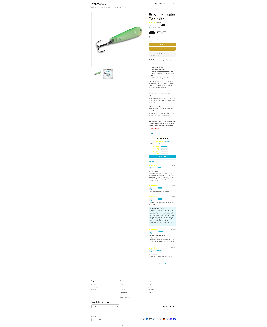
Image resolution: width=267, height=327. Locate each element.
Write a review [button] (162, 156)
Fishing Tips (122, 289)
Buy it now (162, 49)
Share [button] (152, 133)
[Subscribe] (117, 306)
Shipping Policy (151, 287)
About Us (121, 284)
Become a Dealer (123, 294)
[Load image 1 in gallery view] (97, 74)
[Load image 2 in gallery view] (108, 74)
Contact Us (150, 284)
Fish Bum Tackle (97, 325)
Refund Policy (151, 289)
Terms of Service (151, 294)
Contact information (131, 325)
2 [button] (161, 263)
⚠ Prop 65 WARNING (154, 128)
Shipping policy (123, 325)
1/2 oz (152, 32)
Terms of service (116, 325)
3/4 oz (158, 32)
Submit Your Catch (123, 292)
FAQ (120, 287)
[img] (153, 165)
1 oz (164, 32)
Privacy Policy (151, 292)
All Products (93, 284)
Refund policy (104, 325)
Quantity (150, 36)
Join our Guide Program (125, 297)
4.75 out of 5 (166, 141)
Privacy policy (109, 325)
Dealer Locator (94, 289)
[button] (97, 7)
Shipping (150, 27)
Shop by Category (95, 287)
